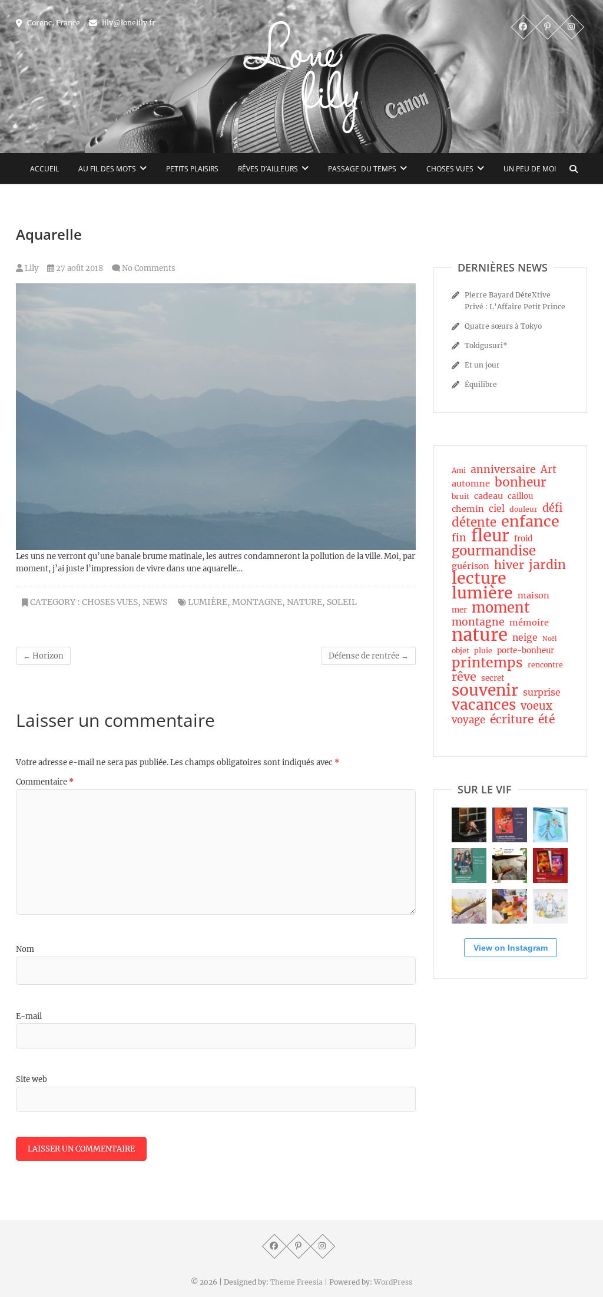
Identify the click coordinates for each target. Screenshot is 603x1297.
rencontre (545, 664)
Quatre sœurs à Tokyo (503, 326)
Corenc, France (52, 22)
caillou (520, 496)
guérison (470, 566)
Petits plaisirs (192, 169)
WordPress (393, 1282)
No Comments (148, 268)
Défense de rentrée (369, 656)
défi (552, 508)
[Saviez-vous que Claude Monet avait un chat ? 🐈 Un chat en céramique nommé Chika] (550, 906)
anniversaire (503, 469)
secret (492, 678)
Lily (30, 268)
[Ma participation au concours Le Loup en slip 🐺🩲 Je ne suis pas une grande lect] (550, 825)
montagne (257, 602)
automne (471, 483)
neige (525, 637)
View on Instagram (510, 947)
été (546, 719)
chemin (468, 509)
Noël (549, 639)
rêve (464, 677)
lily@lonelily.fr (127, 22)
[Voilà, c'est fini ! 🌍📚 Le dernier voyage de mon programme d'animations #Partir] (509, 906)
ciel (497, 508)
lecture (479, 578)
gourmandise (494, 551)
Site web (31, 1079)
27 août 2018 (78, 268)
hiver (509, 565)
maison (533, 595)
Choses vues (449, 169)
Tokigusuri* (486, 345)
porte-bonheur (525, 651)
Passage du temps (362, 169)
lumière (207, 602)
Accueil (44, 169)
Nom (25, 949)
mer (459, 610)
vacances (484, 705)
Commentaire (45, 782)
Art (548, 470)
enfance (530, 521)
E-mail (29, 1016)
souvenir (485, 690)
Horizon (43, 656)
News (155, 602)
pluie (483, 650)
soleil (342, 602)
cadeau (488, 496)
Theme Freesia (296, 1282)
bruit (460, 496)
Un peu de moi (529, 169)
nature (304, 602)
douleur (523, 509)
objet (460, 650)
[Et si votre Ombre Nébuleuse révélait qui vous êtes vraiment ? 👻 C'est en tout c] (509, 825)
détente (474, 522)
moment (501, 608)
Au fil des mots (107, 169)
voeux (536, 706)
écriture (512, 719)
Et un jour (482, 364)
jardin (547, 565)
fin (459, 538)
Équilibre (481, 384)
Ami (459, 470)
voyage (468, 720)
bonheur (520, 482)
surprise (542, 692)
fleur (490, 536)
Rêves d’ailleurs (268, 169)
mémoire (529, 622)
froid (523, 539)
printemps (487, 663)
